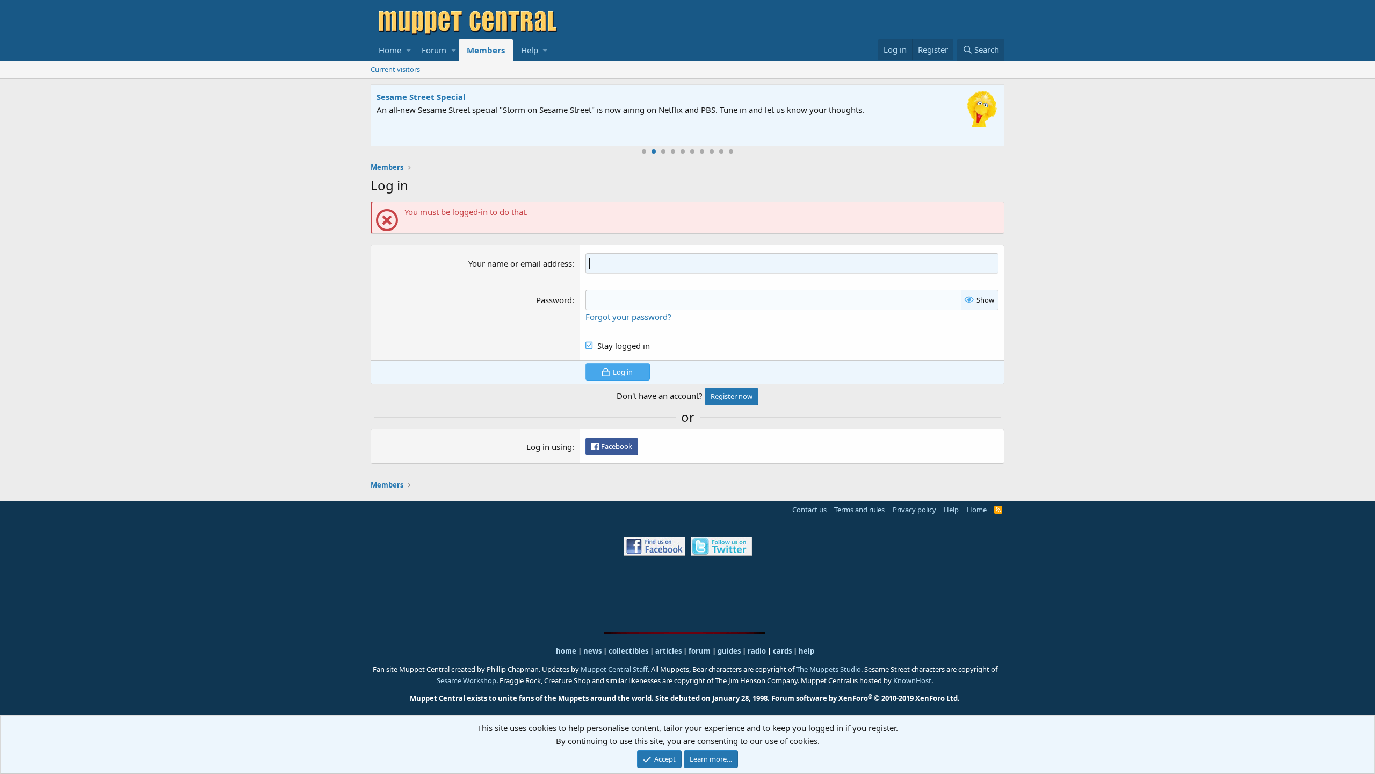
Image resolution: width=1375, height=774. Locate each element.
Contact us (809, 509)
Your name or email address (520, 263)
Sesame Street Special (421, 96)
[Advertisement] (687, 593)
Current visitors (395, 69)
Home (390, 50)
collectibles (628, 651)
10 (731, 151)
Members (486, 50)
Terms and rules (859, 509)
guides (729, 651)
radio (757, 651)
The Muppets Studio (828, 669)
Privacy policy (914, 509)
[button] (408, 50)
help (806, 651)
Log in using (549, 446)
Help (529, 50)
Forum (434, 50)
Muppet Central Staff (614, 669)
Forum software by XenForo (865, 698)
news (592, 651)
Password (554, 300)
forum (700, 651)
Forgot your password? (628, 316)
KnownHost (912, 680)
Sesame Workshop (466, 680)
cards (782, 651)
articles (669, 651)
